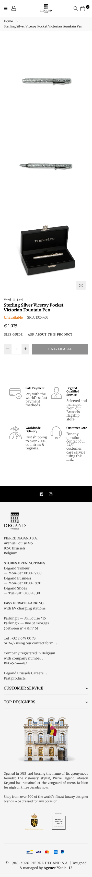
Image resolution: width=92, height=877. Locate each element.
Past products (15, 678)
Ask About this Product (50, 334)
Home (8, 21)
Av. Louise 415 (35, 618)
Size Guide (13, 334)
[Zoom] (81, 285)
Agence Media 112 (58, 868)
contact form (42, 643)
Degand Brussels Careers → (26, 673)
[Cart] (82, 8)
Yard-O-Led (13, 300)
